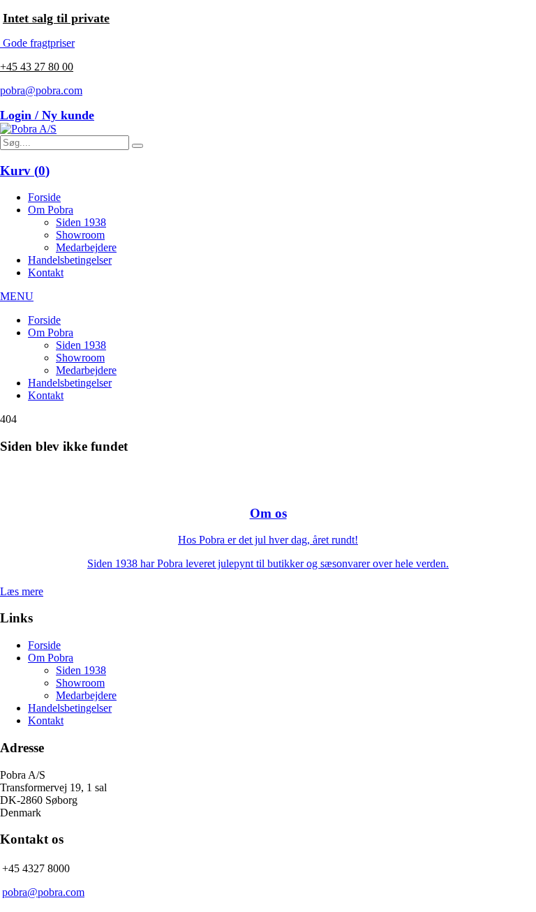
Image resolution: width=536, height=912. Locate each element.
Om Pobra (50, 210)
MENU (17, 296)
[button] (137, 146)
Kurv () (25, 170)
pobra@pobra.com (41, 90)
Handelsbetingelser (70, 260)
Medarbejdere (86, 247)
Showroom (80, 235)
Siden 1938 (81, 222)
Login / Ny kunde (47, 115)
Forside (44, 197)
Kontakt (46, 272)
